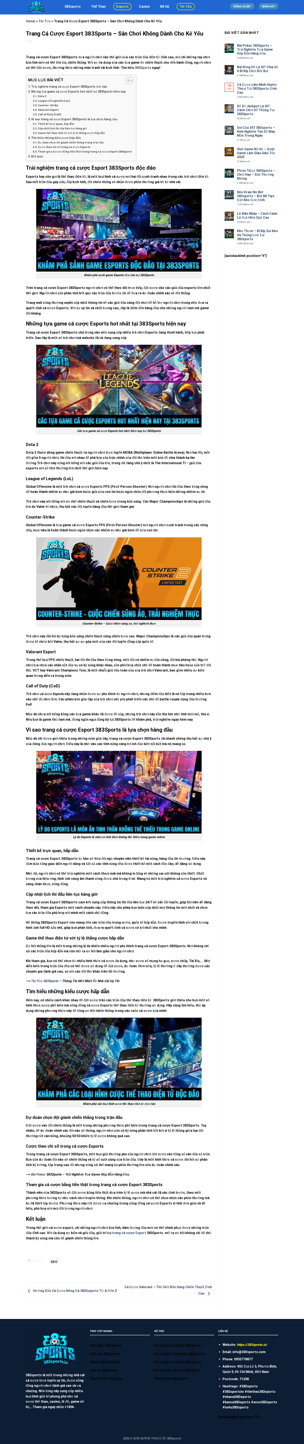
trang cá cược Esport (129, 1233)
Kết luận (37, 156)
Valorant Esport (48, 109)
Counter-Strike (48, 105)
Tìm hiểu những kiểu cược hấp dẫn (56, 138)
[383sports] (40, 7)
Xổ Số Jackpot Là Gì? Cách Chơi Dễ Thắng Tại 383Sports (255, 110)
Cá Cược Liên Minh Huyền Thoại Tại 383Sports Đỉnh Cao (257, 88)
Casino (144, 6)
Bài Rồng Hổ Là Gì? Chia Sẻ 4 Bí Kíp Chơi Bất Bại (257, 69)
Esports (122, 6)
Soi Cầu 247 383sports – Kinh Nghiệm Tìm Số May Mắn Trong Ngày (256, 131)
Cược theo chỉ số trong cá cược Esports (64, 147)
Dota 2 (42, 96)
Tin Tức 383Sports (44, 981)
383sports (73, 6)
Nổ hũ (164, 6)
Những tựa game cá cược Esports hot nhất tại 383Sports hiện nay (78, 91)
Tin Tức (186, 6)
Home (30, 21)
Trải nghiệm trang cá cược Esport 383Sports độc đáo (69, 86)
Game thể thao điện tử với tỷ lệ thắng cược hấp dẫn (71, 133)
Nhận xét (245, 58)
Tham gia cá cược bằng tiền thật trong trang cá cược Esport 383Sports (85, 151)
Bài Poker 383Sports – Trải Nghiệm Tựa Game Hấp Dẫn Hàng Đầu (255, 49)
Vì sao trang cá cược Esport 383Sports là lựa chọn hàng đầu (74, 119)
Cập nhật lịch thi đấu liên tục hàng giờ (62, 128)
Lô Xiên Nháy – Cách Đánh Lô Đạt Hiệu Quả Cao (257, 215)
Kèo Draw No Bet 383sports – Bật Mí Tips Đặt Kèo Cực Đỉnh (255, 196)
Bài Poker (38, 1174)
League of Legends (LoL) (54, 100)
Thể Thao (98, 6)
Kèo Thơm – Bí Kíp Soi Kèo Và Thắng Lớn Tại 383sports (257, 235)
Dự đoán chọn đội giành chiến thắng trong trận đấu (71, 142)
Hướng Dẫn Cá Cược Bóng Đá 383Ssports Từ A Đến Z (74, 1291)
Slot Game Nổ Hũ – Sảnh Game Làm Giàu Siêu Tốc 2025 (256, 153)
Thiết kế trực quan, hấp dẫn (56, 123)
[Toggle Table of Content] (127, 80)
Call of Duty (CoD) (49, 114)
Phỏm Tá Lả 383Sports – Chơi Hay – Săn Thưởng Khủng (256, 174)
